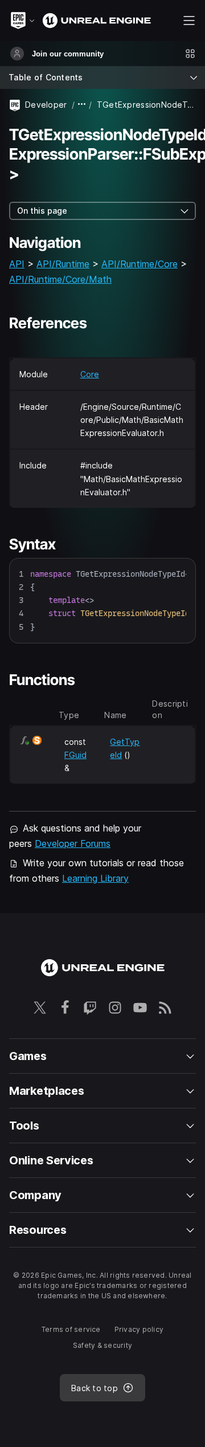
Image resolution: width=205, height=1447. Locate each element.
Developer (46, 104)
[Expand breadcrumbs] (82, 104)
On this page (42, 210)
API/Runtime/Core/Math (60, 279)
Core (89, 374)
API (16, 264)
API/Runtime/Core (139, 264)
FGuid (75, 755)
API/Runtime (62, 264)
